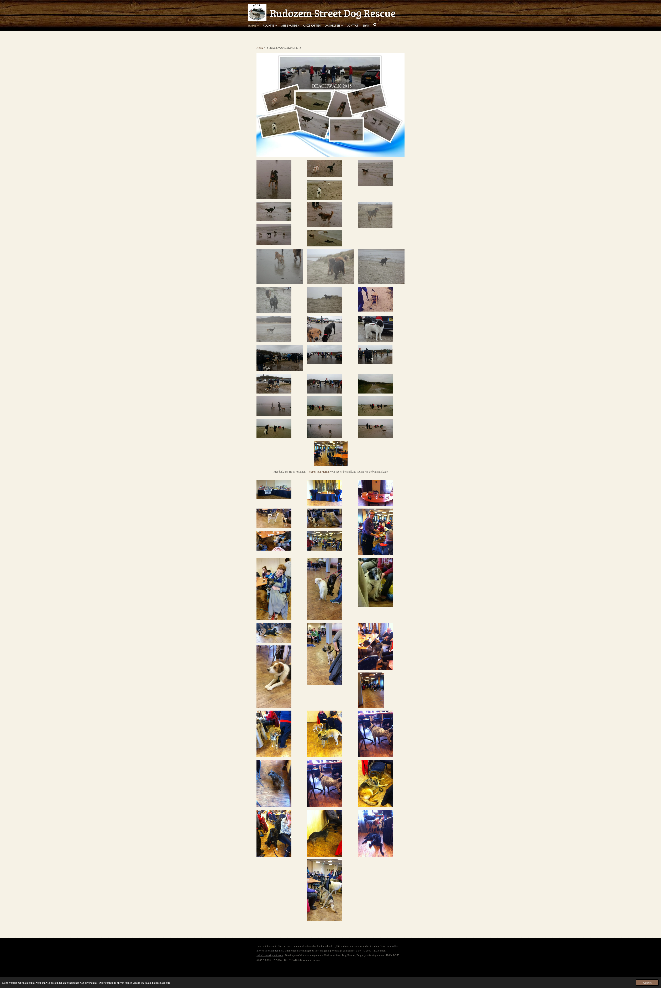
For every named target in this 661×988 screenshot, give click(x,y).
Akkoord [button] (647, 982)
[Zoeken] (375, 25)
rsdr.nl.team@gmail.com (269, 955)
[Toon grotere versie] (273, 179)
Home (259, 47)
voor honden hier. (274, 950)
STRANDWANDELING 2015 (284, 47)
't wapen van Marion (318, 471)
